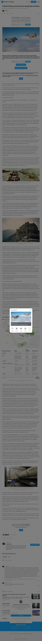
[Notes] (25, 328)
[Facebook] (16, 328)
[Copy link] (12, 328)
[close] (31, 310)
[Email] (21, 328)
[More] (29, 328)
